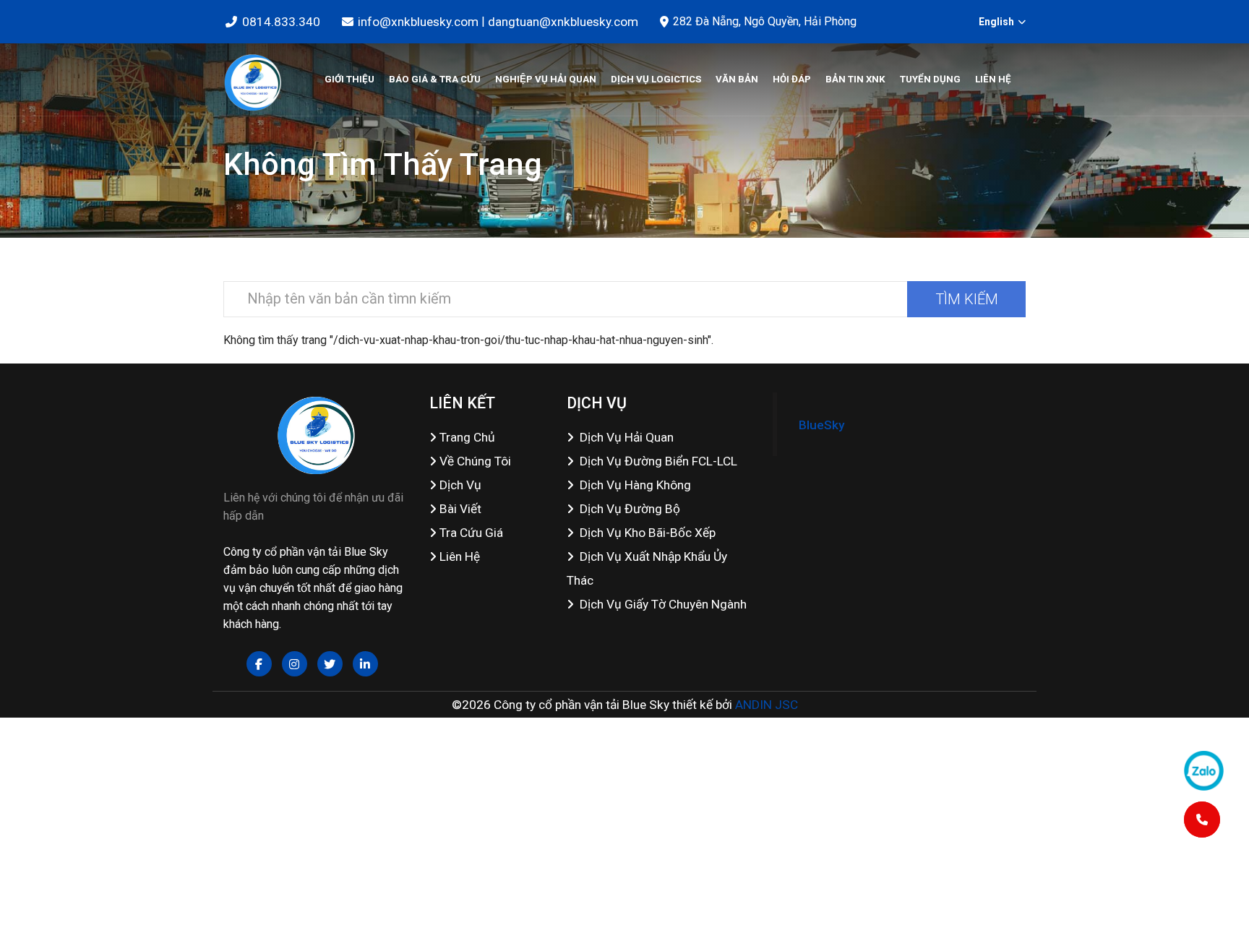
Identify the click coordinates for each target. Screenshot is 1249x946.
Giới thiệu (349, 79)
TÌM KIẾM (966, 299)
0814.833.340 (281, 21)
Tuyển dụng (930, 79)
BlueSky (821, 425)
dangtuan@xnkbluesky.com (563, 21)
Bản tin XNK (855, 79)
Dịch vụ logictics (656, 79)
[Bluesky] (252, 79)
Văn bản (737, 79)
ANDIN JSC (766, 704)
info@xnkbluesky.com (418, 21)
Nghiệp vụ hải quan (545, 79)
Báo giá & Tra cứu (435, 79)
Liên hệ (993, 79)
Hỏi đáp (792, 79)
